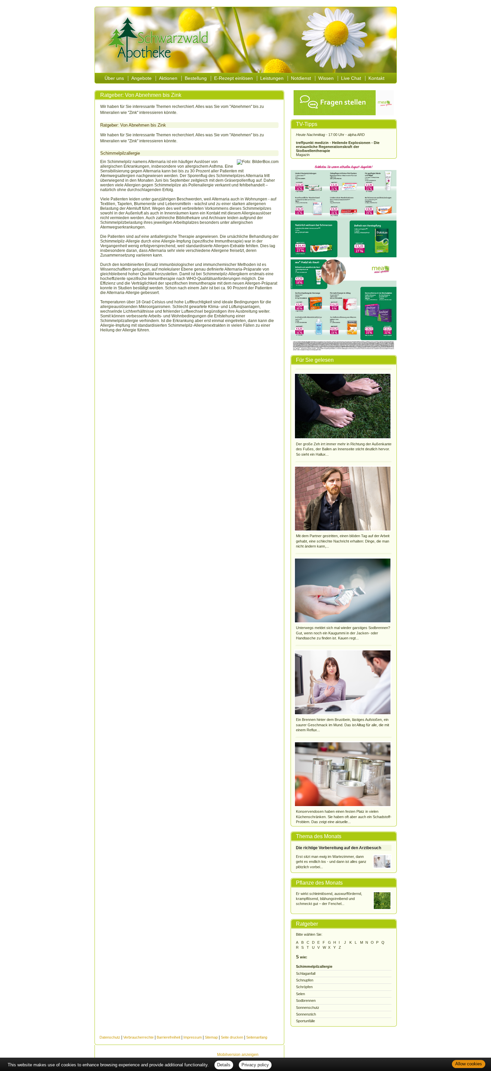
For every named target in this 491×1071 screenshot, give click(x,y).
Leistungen (272, 78)
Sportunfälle (305, 1021)
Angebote (141, 78)
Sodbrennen (306, 1001)
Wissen (326, 78)
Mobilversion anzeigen (238, 1054)
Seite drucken (232, 1037)
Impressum (192, 1037)
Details (223, 1064)
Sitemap (211, 1037)
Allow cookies (468, 1063)
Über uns (114, 78)
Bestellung (196, 78)
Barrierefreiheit (168, 1037)
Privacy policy (255, 1064)
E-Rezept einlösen (233, 78)
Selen (300, 994)
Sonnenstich (306, 1014)
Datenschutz (110, 1037)
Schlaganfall (305, 973)
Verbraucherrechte (138, 1037)
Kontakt (376, 78)
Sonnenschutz (307, 1008)
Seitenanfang (256, 1037)
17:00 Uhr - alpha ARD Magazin (337, 145)
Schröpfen (304, 987)
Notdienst (301, 78)
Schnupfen (304, 980)
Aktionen (168, 78)
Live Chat (351, 78)
